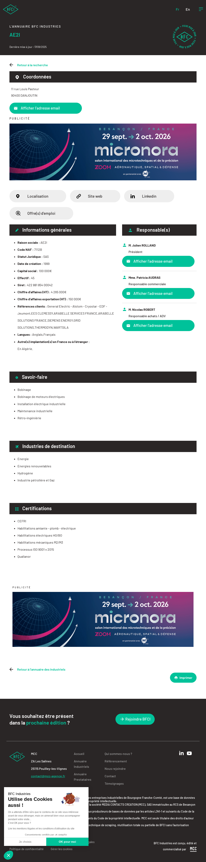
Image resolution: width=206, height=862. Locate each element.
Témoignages (114, 783)
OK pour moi (67, 841)
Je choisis (25, 841)
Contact (110, 776)
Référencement (116, 761)
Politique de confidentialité (26, 849)
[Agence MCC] (193, 849)
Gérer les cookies (61, 849)
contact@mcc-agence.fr (48, 776)
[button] (8, 855)
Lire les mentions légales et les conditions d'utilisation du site (41, 828)
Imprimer (185, 677)
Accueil (79, 754)
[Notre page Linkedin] (181, 753)
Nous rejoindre (115, 768)
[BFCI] (10, 9)
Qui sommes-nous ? (118, 754)
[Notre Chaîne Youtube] (189, 753)
